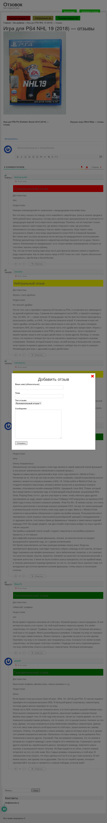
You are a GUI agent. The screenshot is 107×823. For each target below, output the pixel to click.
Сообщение (21, 408)
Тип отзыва (20, 400)
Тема (17, 392)
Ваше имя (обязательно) (27, 384)
